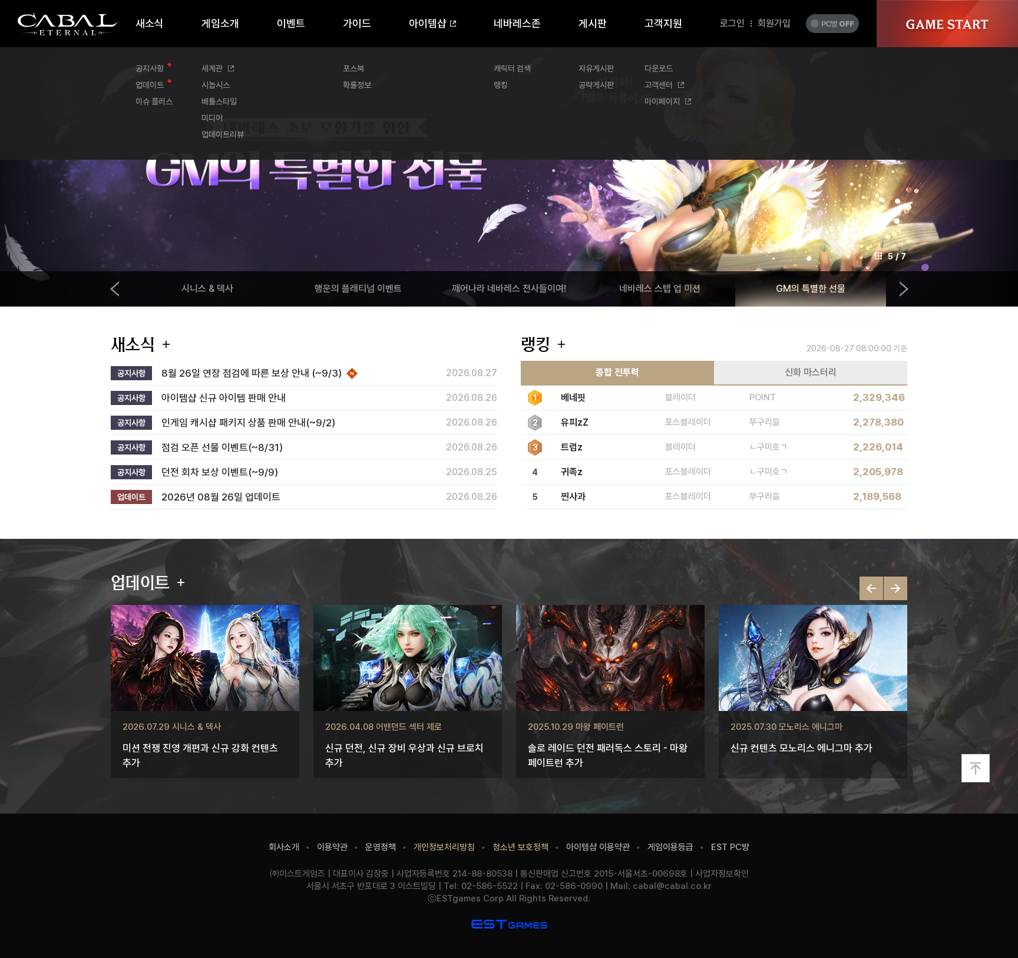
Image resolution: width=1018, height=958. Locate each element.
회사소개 (284, 847)
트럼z (572, 447)
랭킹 (535, 344)
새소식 (133, 344)
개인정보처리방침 (444, 847)
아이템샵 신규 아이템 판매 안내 (223, 398)
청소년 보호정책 (520, 847)
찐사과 (573, 496)
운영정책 (380, 847)
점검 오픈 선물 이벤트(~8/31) (222, 448)
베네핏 (573, 397)
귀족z (572, 472)
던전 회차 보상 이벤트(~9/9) (219, 473)
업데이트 (140, 582)
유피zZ (575, 422)
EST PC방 (730, 847)
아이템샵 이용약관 (598, 847)
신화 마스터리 (811, 372)
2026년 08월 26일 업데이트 (220, 497)
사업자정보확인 (722, 873)
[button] (895, 588)
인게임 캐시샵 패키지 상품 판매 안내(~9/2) (248, 423)
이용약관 (332, 847)
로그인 (732, 23)
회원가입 (774, 23)
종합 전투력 (617, 372)
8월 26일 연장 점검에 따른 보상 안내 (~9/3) (251, 373)
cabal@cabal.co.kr (672, 886)
